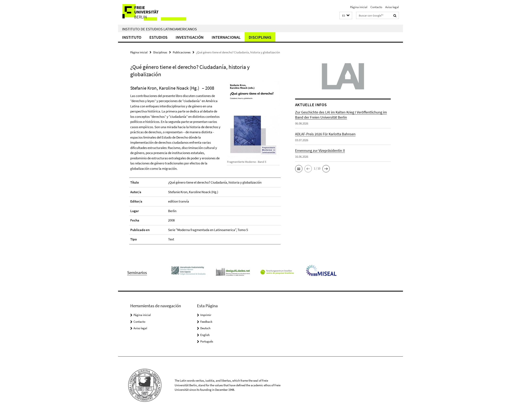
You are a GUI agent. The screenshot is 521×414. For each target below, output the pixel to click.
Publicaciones (181, 52)
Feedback (206, 322)
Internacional (226, 37)
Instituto (131, 37)
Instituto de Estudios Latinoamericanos (159, 28)
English (205, 335)
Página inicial (358, 7)
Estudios (158, 37)
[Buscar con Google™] (395, 15)
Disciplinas (260, 37)
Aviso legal (392, 7)
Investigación (190, 37)
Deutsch (205, 328)
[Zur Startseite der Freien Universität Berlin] (152, 12)
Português (206, 341)
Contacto (376, 7)
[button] (345, 15)
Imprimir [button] (205, 315)
